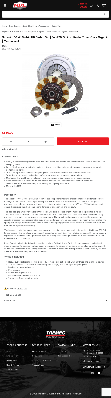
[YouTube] (99, 373)
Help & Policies (12, 365)
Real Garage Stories (66, 356)
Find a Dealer (12, 356)
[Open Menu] (5, 5)
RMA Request (12, 369)
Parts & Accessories (17, 26)
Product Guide (38, 365)
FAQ (8, 351)
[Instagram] (92, 373)
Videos (57, 125)
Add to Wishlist (9, 149)
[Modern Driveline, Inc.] (28, 5)
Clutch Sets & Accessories (38, 26)
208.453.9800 (93, 361)
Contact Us (92, 357)
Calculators (37, 356)
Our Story (62, 351)
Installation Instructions (42, 360)
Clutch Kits (56, 26)
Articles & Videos (39, 351)
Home (4, 26)
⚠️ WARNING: (15, 288)
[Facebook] (86, 373)
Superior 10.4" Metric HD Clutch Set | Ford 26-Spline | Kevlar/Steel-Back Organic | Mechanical (40, 32)
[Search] (105, 14)
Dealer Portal (11, 360)
